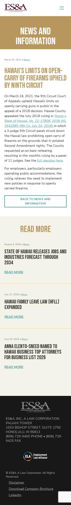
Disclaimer (16, 482)
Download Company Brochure (31, 489)
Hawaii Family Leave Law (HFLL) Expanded (32, 305)
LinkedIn (15, 495)
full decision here (50, 160)
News (27, 59)
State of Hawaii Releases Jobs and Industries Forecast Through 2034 (35, 257)
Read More (13, 272)
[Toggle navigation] (62, 7)
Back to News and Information (35, 201)
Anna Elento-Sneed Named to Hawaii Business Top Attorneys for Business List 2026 (32, 352)
